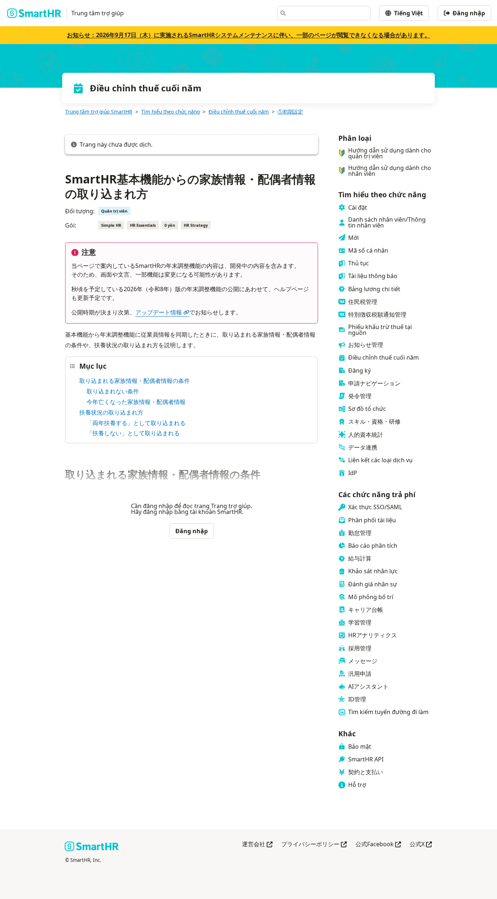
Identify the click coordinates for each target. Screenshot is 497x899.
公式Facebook (378, 844)
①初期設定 (290, 111)
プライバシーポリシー (314, 844)
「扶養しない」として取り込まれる (133, 433)
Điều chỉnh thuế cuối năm (238, 111)
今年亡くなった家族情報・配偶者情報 (136, 402)
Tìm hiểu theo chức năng (170, 111)
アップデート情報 (158, 312)
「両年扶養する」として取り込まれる (136, 423)
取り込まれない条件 (113, 391)
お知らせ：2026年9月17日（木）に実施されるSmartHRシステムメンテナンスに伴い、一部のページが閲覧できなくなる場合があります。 (248, 35)
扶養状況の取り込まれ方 (111, 412)
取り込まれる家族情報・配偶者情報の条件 (134, 381)
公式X (421, 844)
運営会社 (257, 844)
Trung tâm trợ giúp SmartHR (98, 111)
